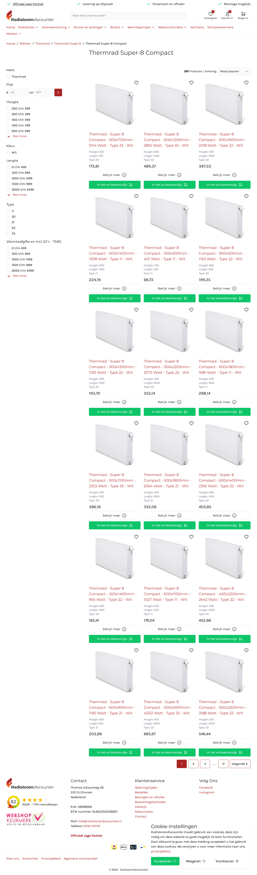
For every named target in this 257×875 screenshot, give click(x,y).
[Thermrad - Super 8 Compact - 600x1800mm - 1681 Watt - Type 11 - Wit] (224, 331)
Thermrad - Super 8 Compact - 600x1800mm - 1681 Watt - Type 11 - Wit (222, 367)
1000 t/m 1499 (22, 178)
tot (31, 92)
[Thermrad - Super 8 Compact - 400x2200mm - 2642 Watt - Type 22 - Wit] (224, 558)
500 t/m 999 (21, 173)
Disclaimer (30, 858)
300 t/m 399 (21, 114)
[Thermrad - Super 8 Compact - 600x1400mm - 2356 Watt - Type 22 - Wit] (224, 444)
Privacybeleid (50, 858)
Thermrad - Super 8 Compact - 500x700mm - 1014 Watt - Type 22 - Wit (112, 140)
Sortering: (211, 71)
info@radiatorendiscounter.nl (99, 821)
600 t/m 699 (21, 131)
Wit (14, 152)
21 (13, 222)
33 (13, 233)
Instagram (206, 792)
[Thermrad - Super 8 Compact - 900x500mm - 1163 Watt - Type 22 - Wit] (224, 217)
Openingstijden (146, 787)
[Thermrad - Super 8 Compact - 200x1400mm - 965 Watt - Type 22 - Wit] (115, 558)
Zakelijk (141, 807)
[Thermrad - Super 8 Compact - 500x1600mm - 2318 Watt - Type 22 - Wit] (224, 104)
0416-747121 (92, 826)
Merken (25, 43)
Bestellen (141, 792)
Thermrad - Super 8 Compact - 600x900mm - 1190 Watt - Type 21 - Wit (112, 707)
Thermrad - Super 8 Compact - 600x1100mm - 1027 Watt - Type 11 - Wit (167, 594)
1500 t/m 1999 (22, 184)
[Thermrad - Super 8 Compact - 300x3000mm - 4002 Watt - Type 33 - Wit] (169, 671)
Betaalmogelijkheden (150, 802)
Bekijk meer (111, 175)
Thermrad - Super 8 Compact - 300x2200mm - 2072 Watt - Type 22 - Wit (168, 367)
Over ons (12, 858)
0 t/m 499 (19, 167)
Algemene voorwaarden (81, 858)
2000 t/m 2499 (23, 189)
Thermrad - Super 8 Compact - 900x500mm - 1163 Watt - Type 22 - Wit (222, 253)
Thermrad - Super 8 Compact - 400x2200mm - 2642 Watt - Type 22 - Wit (223, 594)
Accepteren (162, 861)
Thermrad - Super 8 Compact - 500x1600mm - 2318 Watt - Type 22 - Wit (222, 140)
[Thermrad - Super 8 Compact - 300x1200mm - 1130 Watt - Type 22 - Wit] (115, 331)
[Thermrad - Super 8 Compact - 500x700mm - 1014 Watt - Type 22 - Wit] (115, 104)
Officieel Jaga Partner (28, 4)
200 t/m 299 (21, 108)
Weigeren (193, 861)
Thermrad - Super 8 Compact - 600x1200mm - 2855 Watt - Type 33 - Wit (167, 140)
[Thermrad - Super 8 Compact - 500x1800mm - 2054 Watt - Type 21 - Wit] (169, 444)
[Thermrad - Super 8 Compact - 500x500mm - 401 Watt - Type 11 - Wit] (169, 217)
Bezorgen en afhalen (150, 797)
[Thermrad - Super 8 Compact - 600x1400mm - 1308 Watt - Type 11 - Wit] (115, 217)
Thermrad (42, 43)
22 (13, 228)
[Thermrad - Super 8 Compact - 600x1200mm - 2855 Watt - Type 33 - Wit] (169, 104)
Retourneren (144, 811)
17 (223, 764)
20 (13, 216)
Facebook (206, 787)
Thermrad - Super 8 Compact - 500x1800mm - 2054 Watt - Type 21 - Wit (167, 480)
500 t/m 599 (21, 125)
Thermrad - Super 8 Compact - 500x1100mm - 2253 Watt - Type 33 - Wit (112, 480)
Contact (141, 816)
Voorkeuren (225, 861)
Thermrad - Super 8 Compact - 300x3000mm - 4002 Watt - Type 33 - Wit (168, 707)
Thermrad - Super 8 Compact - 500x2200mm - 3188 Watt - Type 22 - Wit (223, 707)
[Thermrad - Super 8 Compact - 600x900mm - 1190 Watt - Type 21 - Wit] (115, 671)
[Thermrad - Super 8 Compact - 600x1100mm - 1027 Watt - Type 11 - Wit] (169, 558)
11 (13, 211)
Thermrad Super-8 (67, 43)
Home (10, 27)
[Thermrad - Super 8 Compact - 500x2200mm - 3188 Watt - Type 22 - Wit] (224, 671)
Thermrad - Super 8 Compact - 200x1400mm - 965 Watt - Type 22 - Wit (113, 594)
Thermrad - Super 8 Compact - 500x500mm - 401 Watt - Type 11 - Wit (167, 253)
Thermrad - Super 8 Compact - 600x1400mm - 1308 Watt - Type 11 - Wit (113, 253)
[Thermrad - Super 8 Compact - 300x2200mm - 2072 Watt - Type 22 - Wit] (169, 331)
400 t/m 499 (21, 120)
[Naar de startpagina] (30, 15)
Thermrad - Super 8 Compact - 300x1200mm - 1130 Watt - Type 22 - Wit (112, 367)
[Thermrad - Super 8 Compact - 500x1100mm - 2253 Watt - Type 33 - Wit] (115, 444)
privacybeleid (160, 851)
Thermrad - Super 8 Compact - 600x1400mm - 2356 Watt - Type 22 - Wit (223, 480)
